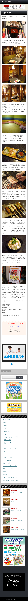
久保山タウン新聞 (9, 599)
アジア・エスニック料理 (11, 437)
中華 (5, 434)
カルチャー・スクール (9, 469)
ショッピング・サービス (10, 466)
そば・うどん (7, 443)
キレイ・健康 (7, 463)
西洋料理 (6, 431)
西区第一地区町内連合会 (17, 510)
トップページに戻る (6, 371)
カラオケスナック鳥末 (16, 492)
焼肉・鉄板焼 (7, 440)
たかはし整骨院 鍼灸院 (16, 520)
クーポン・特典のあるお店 (10, 477)
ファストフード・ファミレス (12, 448)
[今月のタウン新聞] (14, 565)
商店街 (5, 471)
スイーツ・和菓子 (9, 457)
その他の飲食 (7, 460)
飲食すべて (6, 422)
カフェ (5, 454)
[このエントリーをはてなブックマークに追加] (11, 364)
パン (5, 451)
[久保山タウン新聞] (6, 1)
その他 (5, 474)
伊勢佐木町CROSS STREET (18, 529)
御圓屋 (12, 501)
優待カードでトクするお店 (10, 480)
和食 (5, 428)
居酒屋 (5, 425)
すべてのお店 (7, 419)
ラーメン (6, 445)
